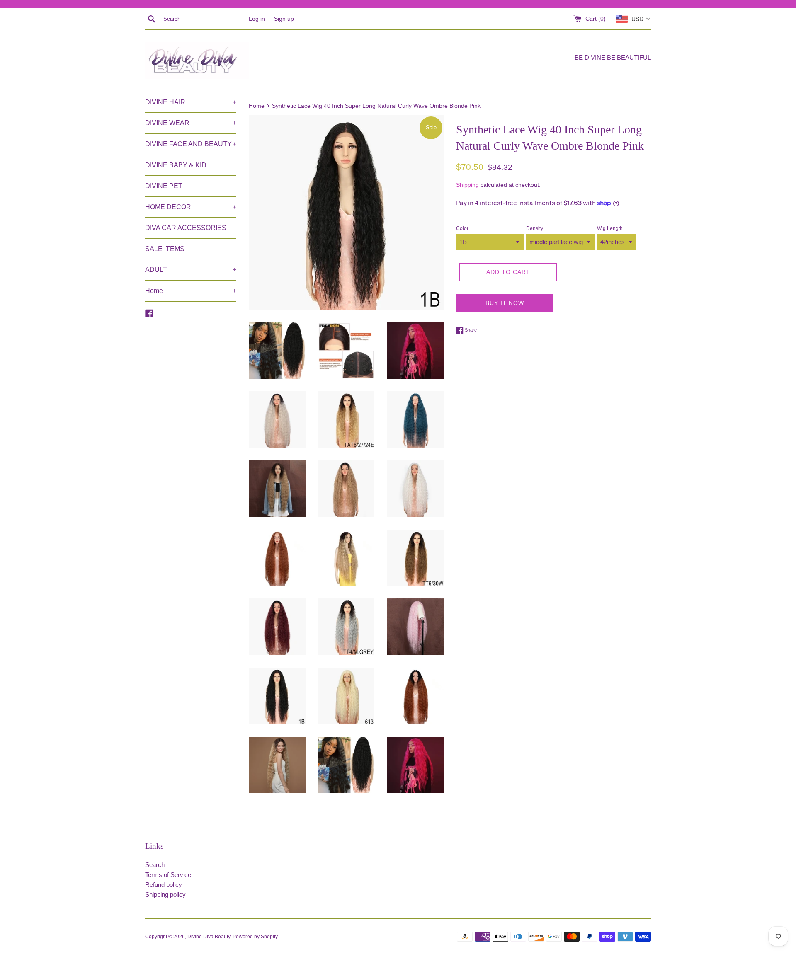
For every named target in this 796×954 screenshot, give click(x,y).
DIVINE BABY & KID (175, 165)
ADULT (190, 269)
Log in (257, 19)
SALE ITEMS (164, 248)
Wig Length (610, 228)
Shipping (467, 185)
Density (534, 228)
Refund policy (163, 884)
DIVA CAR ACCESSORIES (185, 227)
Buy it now (504, 303)
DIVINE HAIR (190, 102)
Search (155, 864)
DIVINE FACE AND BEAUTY (190, 144)
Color (462, 228)
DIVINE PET (163, 185)
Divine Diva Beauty (208, 936)
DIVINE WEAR (190, 122)
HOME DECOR (190, 207)
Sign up (284, 19)
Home (190, 290)
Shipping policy (165, 894)
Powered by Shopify (255, 936)
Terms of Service (168, 874)
